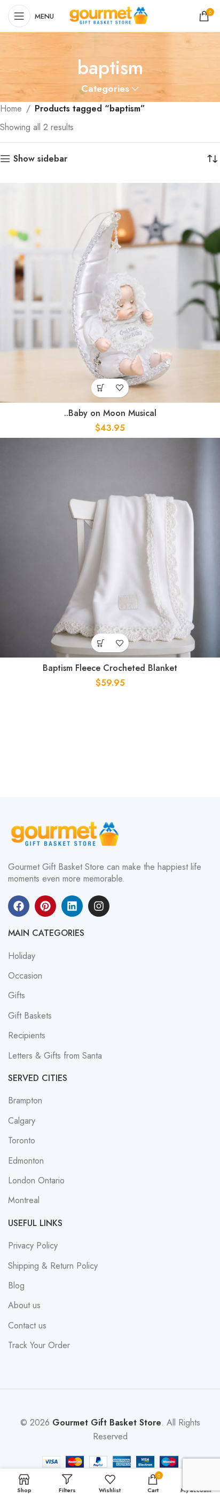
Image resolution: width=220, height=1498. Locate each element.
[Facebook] (18, 906)
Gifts (16, 996)
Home (11, 108)
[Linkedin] (72, 906)
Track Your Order (39, 1345)
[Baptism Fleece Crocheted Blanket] (110, 548)
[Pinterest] (45, 906)
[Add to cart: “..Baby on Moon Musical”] (100, 388)
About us (24, 1305)
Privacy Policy (33, 1246)
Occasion (25, 976)
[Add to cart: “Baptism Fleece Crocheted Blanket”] (100, 643)
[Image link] (66, 833)
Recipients (26, 1036)
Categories (105, 89)
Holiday (21, 956)
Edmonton (26, 1161)
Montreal (24, 1200)
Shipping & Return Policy (53, 1266)
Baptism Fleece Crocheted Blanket (110, 668)
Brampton (25, 1101)
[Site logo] (110, 15)
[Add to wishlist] (119, 388)
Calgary (21, 1121)
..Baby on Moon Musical (110, 413)
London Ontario (36, 1181)
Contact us (27, 1326)
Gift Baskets (30, 1016)
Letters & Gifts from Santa (55, 1056)
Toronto (21, 1141)
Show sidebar (40, 159)
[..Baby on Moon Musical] (110, 293)
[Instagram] (98, 906)
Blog (16, 1286)
